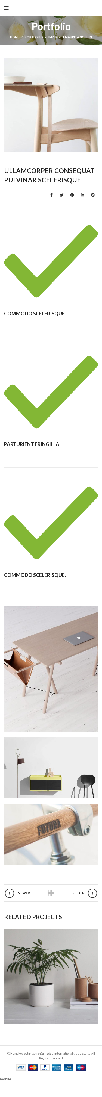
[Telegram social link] (93, 195)
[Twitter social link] (62, 195)
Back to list (51, 893)
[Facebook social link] (51, 195)
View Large (94, 933)
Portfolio (34, 37)
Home (14, 37)
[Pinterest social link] (72, 195)
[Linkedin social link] (82, 195)
